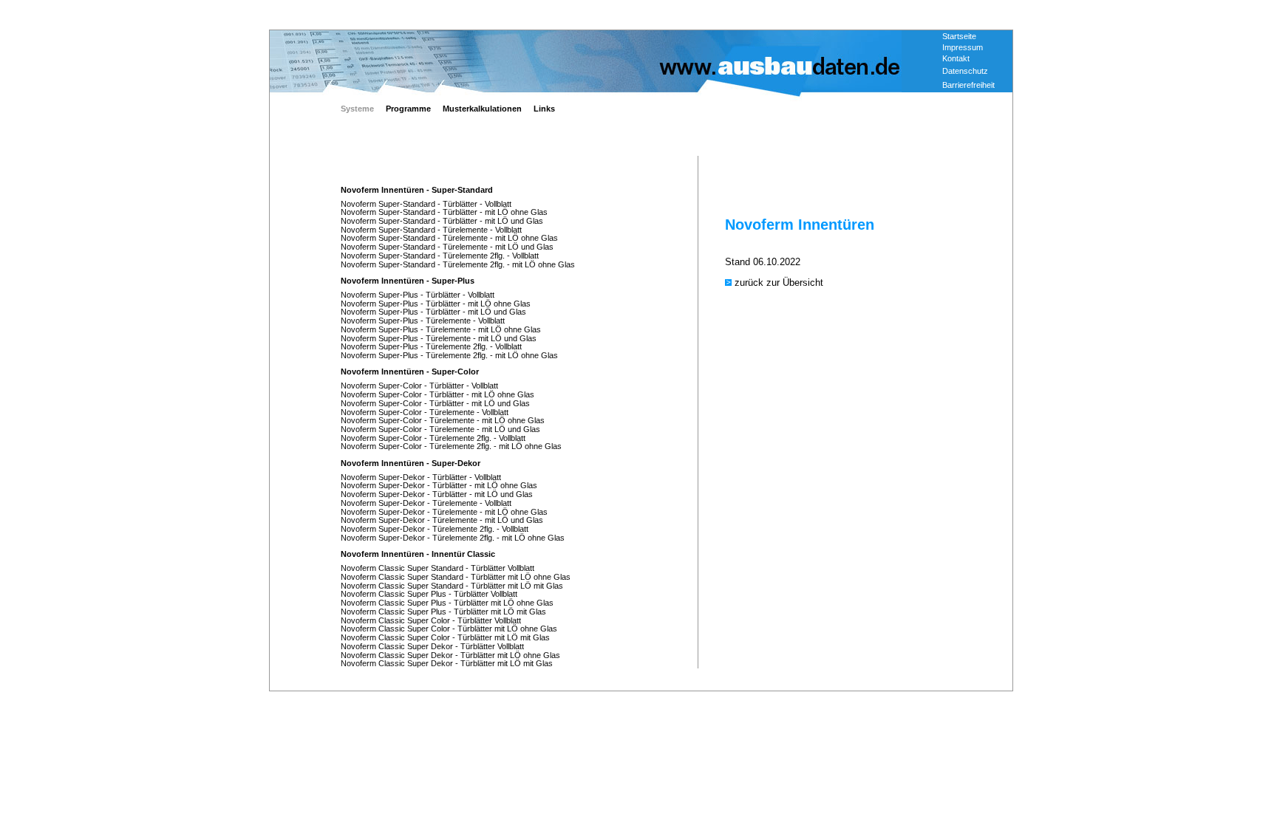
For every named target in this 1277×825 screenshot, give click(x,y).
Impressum (962, 47)
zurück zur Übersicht (779, 282)
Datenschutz (965, 70)
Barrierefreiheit (968, 85)
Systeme (357, 108)
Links (544, 108)
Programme (408, 108)
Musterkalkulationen (482, 108)
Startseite (959, 36)
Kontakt (956, 58)
